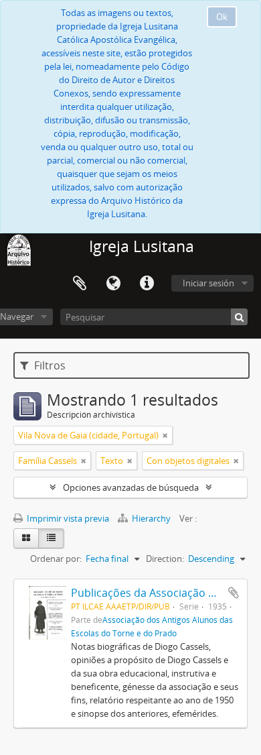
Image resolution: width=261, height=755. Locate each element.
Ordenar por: (56, 559)
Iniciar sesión (208, 283)
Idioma (113, 283)
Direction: (165, 559)
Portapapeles (79, 283)
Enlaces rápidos (146, 283)
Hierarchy (151, 518)
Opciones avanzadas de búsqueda (131, 487)
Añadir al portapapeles (233, 592)
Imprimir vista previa (67, 518)
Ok (222, 17)
